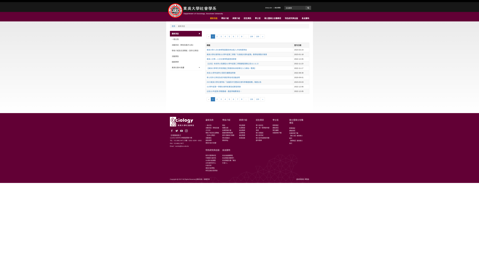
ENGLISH (268, 8)
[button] (213, 18)
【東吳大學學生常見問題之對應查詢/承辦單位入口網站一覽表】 (231, 68)
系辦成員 (242, 138)
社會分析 (209, 165)
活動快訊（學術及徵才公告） (183, 45)
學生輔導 (276, 130)
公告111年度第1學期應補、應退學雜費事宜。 (224, 91)
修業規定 (276, 125)
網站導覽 (278, 8)
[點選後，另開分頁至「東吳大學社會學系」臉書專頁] (172, 131)
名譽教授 (242, 128)
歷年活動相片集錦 (228, 135)
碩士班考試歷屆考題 (262, 138)
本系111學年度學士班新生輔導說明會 (221, 73)
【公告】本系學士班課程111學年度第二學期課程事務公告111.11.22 (233, 64)
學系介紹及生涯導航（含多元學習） (186, 51)
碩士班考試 (259, 135)
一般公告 (175, 39)
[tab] (186, 33)
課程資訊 (276, 128)
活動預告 (175, 56)
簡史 (223, 125)
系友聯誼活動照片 (228, 158)
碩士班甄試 (259, 133)
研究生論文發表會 (212, 170)
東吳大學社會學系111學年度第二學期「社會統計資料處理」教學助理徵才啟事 (237, 54)
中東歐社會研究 (211, 158)
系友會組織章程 (227, 155)
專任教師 (242, 125)
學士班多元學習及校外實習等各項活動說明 (223, 77)
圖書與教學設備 (227, 133)
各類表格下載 (277, 133)
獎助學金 (225, 140)
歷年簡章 (259, 140)
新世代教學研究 (211, 155)
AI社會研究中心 (211, 163)
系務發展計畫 (226, 130)
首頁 (173, 26)
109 (257, 36)
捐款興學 (175, 62)
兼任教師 (242, 135)
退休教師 (242, 130)
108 (251, 36)
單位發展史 (226, 138)
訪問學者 (242, 133)
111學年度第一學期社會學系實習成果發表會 (224, 87)
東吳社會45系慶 (178, 67)
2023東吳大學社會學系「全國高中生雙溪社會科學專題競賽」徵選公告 (234, 82)
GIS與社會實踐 (211, 160)
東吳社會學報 (210, 168)
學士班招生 (259, 125)
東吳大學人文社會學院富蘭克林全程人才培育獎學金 (227, 50)
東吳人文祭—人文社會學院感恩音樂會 (221, 59)
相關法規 (225, 128)
